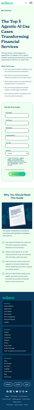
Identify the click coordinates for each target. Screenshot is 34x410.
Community (7, 377)
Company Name (10, 135)
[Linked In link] (11, 391)
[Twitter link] (14, 391)
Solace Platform (9, 306)
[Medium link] (26, 391)
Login (26, 384)
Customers (7, 337)
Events (6, 343)
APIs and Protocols (9, 319)
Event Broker (8, 311)
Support (8, 384)
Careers (6, 332)
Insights (6, 322)
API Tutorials (7, 363)
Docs (5, 361)
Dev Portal (7, 366)
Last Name (8, 120)
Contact (17, 384)
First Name (8, 112)
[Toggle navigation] (31, 3)
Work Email (8, 127)
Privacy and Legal (9, 348)
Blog (5, 374)
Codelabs (7, 369)
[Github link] (23, 391)
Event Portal (7, 314)
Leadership (7, 335)
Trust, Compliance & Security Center (15, 351)
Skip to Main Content (8, 6)
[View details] (7, 3)
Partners (6, 340)
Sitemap (26, 404)
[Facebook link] (8, 391)
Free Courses (8, 371)
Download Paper (17, 174)
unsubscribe (14, 163)
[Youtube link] (17, 391)
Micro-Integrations (9, 317)
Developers (7, 358)
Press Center (8, 345)
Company (7, 329)
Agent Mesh (7, 309)
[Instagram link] (20, 391)
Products (7, 303)
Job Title (8, 143)
